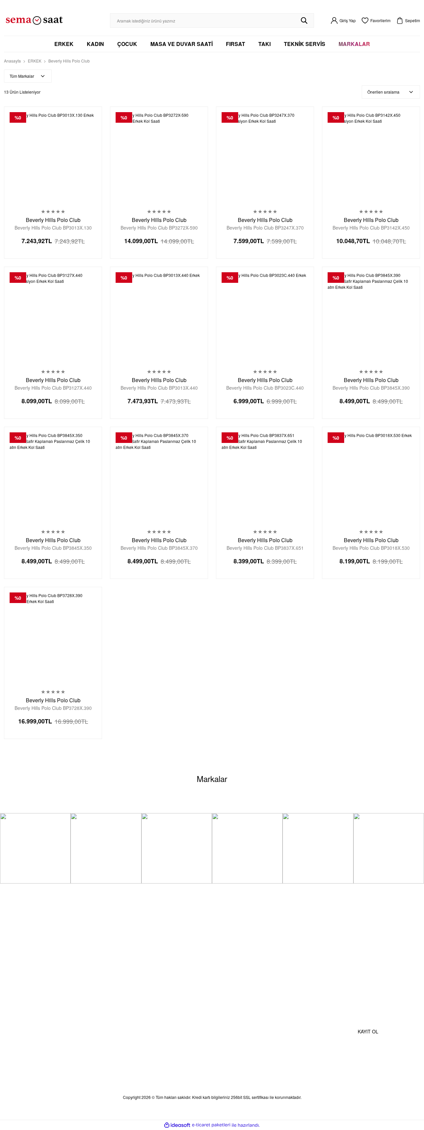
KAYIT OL (368, 1031)
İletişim (86, 936)
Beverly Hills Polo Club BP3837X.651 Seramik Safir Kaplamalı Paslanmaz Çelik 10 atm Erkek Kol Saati (265, 547)
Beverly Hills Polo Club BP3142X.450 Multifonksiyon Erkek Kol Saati (371, 227)
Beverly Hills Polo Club (69, 61)
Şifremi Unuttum (27, 960)
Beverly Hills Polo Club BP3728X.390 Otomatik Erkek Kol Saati (53, 708)
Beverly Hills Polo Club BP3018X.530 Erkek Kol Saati (371, 547)
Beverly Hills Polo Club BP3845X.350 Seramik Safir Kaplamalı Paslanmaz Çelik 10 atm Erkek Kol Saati (53, 547)
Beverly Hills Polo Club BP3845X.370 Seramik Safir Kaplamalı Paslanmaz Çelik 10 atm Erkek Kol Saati (159, 547)
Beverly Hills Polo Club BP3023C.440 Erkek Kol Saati (265, 387)
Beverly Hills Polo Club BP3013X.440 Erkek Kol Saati (159, 387)
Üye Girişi (19, 948)
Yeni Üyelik (21, 936)
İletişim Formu (95, 948)
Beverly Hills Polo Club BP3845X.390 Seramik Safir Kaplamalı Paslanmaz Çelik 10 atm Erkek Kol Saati (371, 387)
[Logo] (34, 19)
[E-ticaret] (211, 1125)
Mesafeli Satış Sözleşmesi (164, 940)
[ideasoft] (177, 1125)
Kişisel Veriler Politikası (177, 968)
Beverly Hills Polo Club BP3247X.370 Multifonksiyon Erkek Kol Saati (265, 227)
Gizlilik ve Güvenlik (171, 956)
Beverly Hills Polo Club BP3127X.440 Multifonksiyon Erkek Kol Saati (53, 387)
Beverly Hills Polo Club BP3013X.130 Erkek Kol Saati (53, 227)
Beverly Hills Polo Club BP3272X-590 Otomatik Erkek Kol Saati (159, 227)
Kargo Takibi (94, 960)
